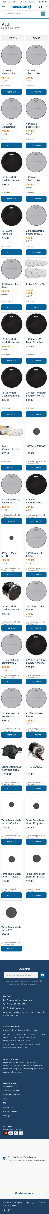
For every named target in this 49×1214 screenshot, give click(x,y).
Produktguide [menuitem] (8, 1107)
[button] (3, 7)
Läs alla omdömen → (24, 1193)
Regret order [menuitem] (8, 1099)
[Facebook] (4, 1210)
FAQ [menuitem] (4, 1103)
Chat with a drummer (16, 1008)
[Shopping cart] (47, 7)
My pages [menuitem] (7, 1115)
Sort (37, 38)
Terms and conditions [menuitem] (11, 1094)
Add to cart (11, 92)
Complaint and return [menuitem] (11, 1090)
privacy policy (33, 984)
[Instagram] (9, 1210)
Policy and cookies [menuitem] (10, 1111)
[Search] (43, 14)
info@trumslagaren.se (22, 1000)
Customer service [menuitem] (10, 1086)
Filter (14, 38)
